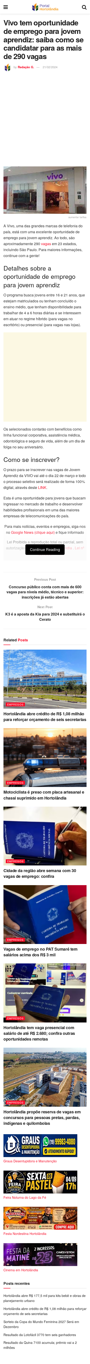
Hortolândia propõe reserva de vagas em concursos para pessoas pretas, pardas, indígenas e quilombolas (42, 1117)
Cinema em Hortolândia (20, 1270)
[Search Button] (84, 7)
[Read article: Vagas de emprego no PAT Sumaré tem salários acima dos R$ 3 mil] (45, 914)
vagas (46, 243)
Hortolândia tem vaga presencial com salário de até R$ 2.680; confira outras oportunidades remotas (39, 1033)
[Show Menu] (5, 7)
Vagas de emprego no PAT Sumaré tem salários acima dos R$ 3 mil (40, 952)
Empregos (15, 704)
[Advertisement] (45, 118)
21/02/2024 (50, 67)
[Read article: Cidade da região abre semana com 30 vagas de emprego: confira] (45, 836)
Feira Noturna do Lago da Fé (24, 1197)
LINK (42, 487)
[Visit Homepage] (45, 6)
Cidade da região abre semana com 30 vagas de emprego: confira (39, 873)
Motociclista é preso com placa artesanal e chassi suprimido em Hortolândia (43, 795)
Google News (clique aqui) (33, 532)
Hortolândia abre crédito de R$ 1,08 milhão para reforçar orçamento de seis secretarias (44, 716)
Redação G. (26, 67)
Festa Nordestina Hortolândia (24, 1233)
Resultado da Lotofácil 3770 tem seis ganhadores (39, 1334)
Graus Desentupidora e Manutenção (30, 1161)
